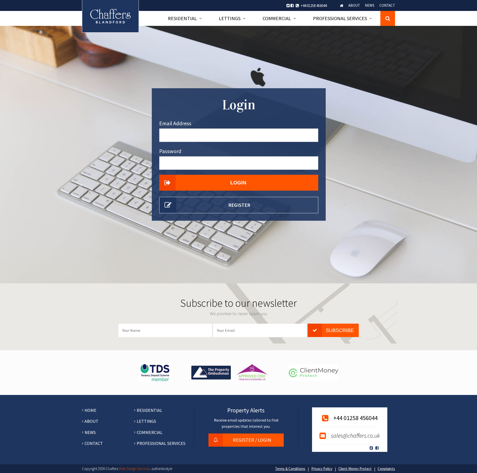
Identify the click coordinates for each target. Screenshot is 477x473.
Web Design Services (134, 468)
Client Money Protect (355, 468)
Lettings (229, 18)
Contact (387, 5)
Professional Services (340, 18)
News (369, 5)
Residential (182, 18)
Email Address (175, 123)
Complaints (386, 468)
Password (170, 151)
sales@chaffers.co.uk (355, 435)
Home (341, 5)
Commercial (277, 18)
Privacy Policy (321, 468)
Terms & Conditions (290, 468)
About (354, 5)
